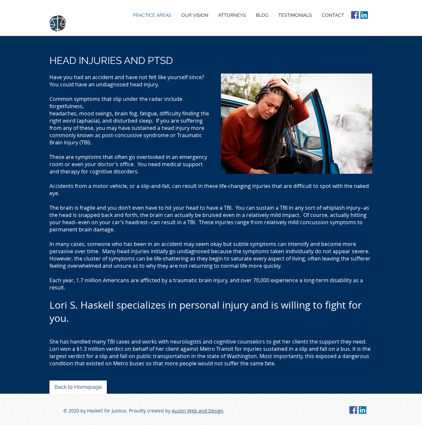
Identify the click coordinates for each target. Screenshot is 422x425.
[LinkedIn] (364, 15)
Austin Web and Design (198, 411)
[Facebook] (355, 15)
